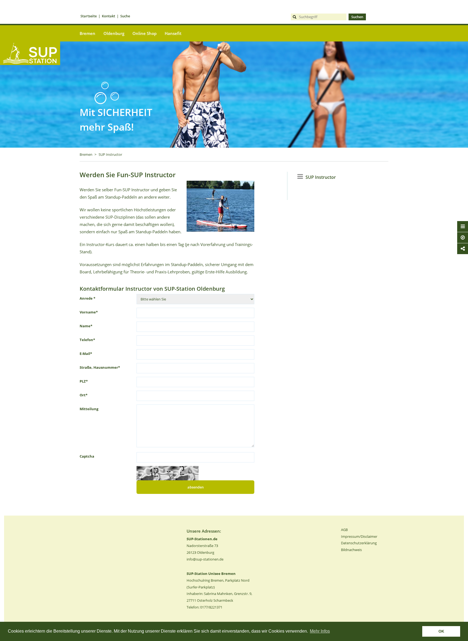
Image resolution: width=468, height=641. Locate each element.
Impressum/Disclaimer (359, 536)
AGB (344, 529)
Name (86, 325)
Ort (83, 395)
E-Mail (86, 353)
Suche (125, 16)
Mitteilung (89, 408)
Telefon (87, 339)
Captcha (87, 456)
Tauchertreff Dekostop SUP (30, 73)
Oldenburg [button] (113, 33)
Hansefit (173, 33)
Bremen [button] (87, 33)
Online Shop (144, 33)
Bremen (86, 154)
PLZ (84, 381)
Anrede (87, 298)
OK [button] (441, 631)
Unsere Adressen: (204, 531)
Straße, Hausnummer (100, 367)
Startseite (88, 16)
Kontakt (108, 16)
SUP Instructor (110, 154)
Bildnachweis (351, 549)
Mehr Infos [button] (320, 631)
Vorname (89, 312)
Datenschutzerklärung (359, 542)
